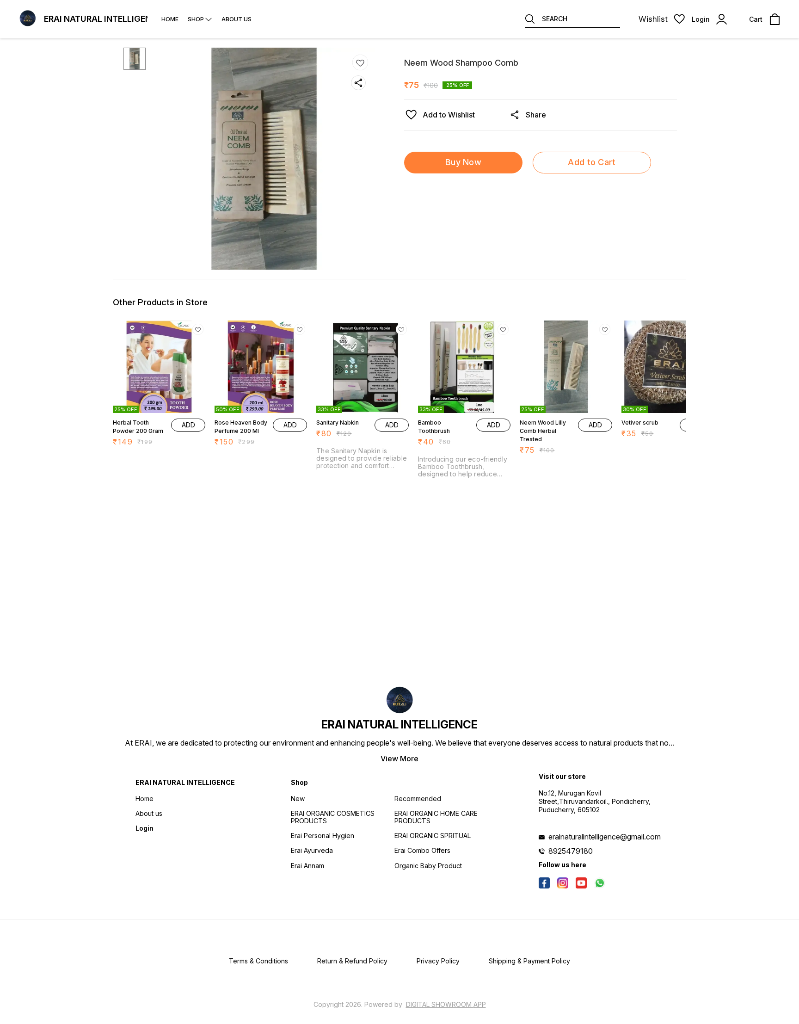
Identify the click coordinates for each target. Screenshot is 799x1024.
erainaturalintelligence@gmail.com (604, 837)
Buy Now (463, 162)
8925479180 (570, 851)
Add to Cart (591, 162)
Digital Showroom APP (446, 1004)
